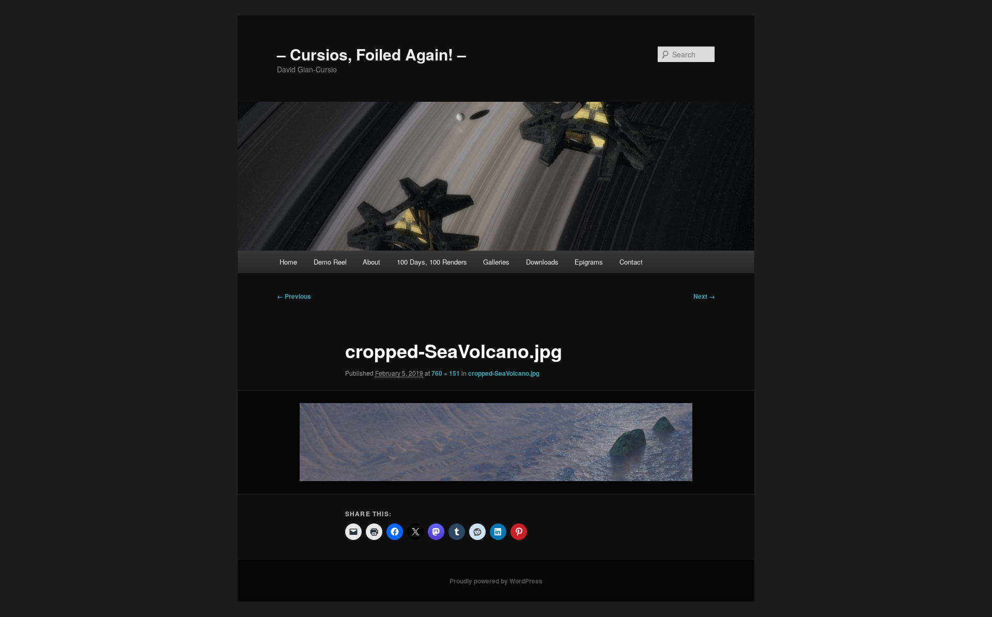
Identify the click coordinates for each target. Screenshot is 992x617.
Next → (704, 296)
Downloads (542, 262)
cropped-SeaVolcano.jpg (503, 373)
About (371, 262)
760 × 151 (445, 373)
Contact (631, 262)
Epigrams (589, 262)
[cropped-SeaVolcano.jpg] (496, 442)
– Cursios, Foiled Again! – (371, 54)
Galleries (496, 262)
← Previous (294, 296)
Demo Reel (330, 262)
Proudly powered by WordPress (496, 580)
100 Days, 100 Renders (432, 262)
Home (288, 262)
